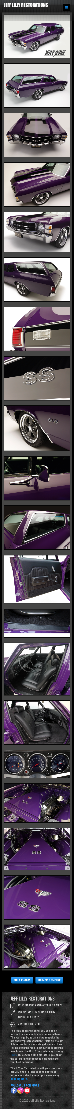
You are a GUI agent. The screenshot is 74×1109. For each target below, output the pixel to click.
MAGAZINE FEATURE (49, 980)
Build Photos (22, 980)
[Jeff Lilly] (26, 6)
